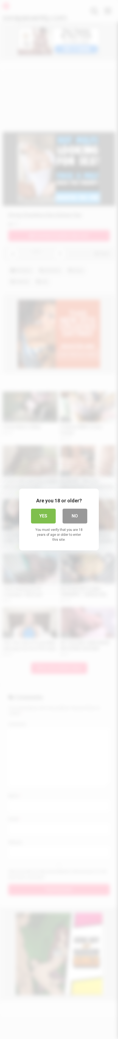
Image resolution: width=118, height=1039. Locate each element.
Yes (43, 516)
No (75, 516)
